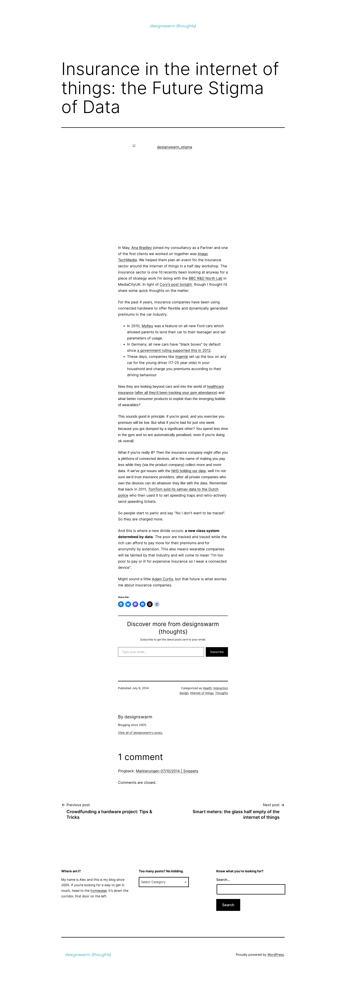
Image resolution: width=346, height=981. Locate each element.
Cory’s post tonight (176, 284)
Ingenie (181, 356)
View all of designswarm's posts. (140, 732)
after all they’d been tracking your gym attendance (176, 393)
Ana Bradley (141, 248)
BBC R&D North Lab (205, 278)
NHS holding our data (188, 471)
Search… (223, 879)
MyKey (147, 326)
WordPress (275, 954)
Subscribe (217, 652)
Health (207, 688)
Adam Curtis (162, 579)
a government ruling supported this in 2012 (174, 350)
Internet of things (202, 693)
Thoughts (221, 693)
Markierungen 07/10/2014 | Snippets (167, 771)
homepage (98, 890)
